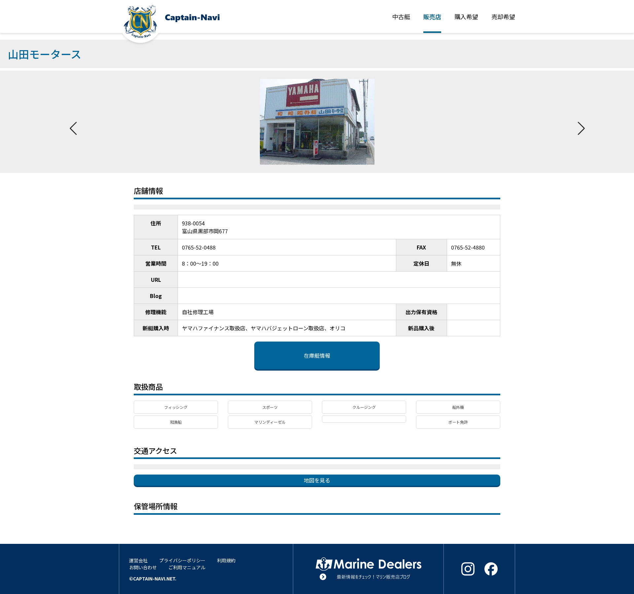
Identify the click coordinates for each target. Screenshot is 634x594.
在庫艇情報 (317, 355)
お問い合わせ (143, 567)
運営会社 (138, 560)
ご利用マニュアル (186, 567)
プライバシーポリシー (182, 560)
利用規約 (226, 560)
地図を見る (317, 480)
